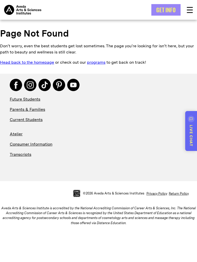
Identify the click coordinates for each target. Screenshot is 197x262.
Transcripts (20, 154)
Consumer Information (31, 144)
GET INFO (166, 10)
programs (96, 62)
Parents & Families (27, 109)
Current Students (26, 119)
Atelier (16, 134)
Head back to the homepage (27, 62)
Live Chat (191, 135)
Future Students (25, 99)
